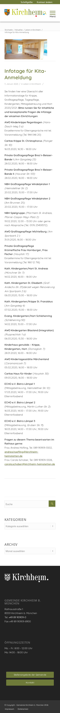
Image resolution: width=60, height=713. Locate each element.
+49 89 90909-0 (17, 617)
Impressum (9, 709)
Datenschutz (23, 709)
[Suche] (43, 12)
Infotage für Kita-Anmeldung (25, 74)
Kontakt (30, 682)
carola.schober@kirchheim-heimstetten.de (29, 464)
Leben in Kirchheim (32, 84)
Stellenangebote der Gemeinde (30, 674)
